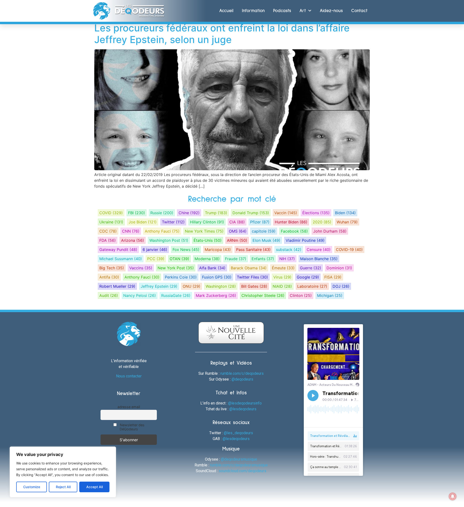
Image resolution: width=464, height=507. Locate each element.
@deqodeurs (242, 379)
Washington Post (168, 240)
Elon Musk (266, 240)
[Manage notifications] (453, 496)
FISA (332, 277)
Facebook (294, 231)
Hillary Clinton (207, 222)
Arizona (132, 240)
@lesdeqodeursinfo (245, 403)
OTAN (179, 259)
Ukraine (111, 222)
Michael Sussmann (120, 259)
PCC (155, 259)
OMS (237, 231)
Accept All (94, 487)
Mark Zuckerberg (216, 295)
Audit (108, 295)
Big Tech (111, 268)
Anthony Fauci (162, 231)
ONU (191, 286)
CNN (130, 231)
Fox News (186, 249)
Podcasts (282, 10)
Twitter (173, 222)
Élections (316, 213)
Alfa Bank (212, 268)
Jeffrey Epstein (159, 286)
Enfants (263, 259)
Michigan (329, 295)
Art (302, 10)
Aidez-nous (331, 10)
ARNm (237, 240)
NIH (287, 259)
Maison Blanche (319, 259)
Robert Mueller (117, 286)
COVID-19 (349, 249)
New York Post (176, 268)
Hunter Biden (291, 222)
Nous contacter (129, 376)
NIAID (282, 286)
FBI (136, 213)
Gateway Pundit (118, 249)
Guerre (310, 268)
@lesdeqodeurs (242, 409)
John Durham (330, 231)
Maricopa (218, 249)
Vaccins (140, 268)
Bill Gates (254, 286)
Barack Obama (249, 268)
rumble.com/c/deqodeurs (242, 373)
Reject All (63, 487)
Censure (319, 249)
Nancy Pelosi (139, 295)
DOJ (341, 286)
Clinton (301, 295)
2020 (322, 222)
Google (308, 277)
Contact (359, 10)
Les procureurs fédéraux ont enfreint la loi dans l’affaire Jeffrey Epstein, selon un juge (222, 33)
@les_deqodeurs (238, 433)
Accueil (226, 10)
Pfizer (259, 222)
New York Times (204, 231)
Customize (31, 487)
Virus (282, 277)
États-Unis (208, 240)
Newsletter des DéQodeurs (132, 427)
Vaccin (285, 213)
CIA (237, 222)
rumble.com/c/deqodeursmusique (239, 465)
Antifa (109, 277)
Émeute (283, 268)
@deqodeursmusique (239, 459)
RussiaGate (175, 295)
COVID (111, 213)
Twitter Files (252, 277)
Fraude (235, 259)
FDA (107, 240)
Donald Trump (250, 213)
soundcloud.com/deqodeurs (242, 471)
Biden (345, 213)
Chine (189, 213)
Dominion (339, 268)
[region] (63, 472)
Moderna (207, 259)
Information (253, 10)
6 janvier (155, 249)
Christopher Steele (262, 295)
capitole (264, 231)
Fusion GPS (217, 277)
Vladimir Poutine (305, 240)
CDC (108, 231)
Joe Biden (143, 222)
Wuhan (347, 222)
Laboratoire (312, 286)
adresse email (128, 407)
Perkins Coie (181, 277)
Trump (216, 213)
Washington (221, 286)
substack (288, 249)
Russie (161, 213)
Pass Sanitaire (253, 249)
